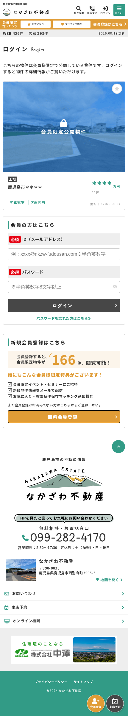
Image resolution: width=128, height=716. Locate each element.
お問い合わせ (24, 593)
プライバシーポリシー (51, 681)
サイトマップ (83, 681)
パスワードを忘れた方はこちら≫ (63, 318)
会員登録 (95, 707)
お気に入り (38, 24)
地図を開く (109, 579)
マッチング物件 (73, 24)
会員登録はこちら (107, 23)
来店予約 (114, 707)
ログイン (62, 305)
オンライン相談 (26, 620)
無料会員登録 (63, 416)
